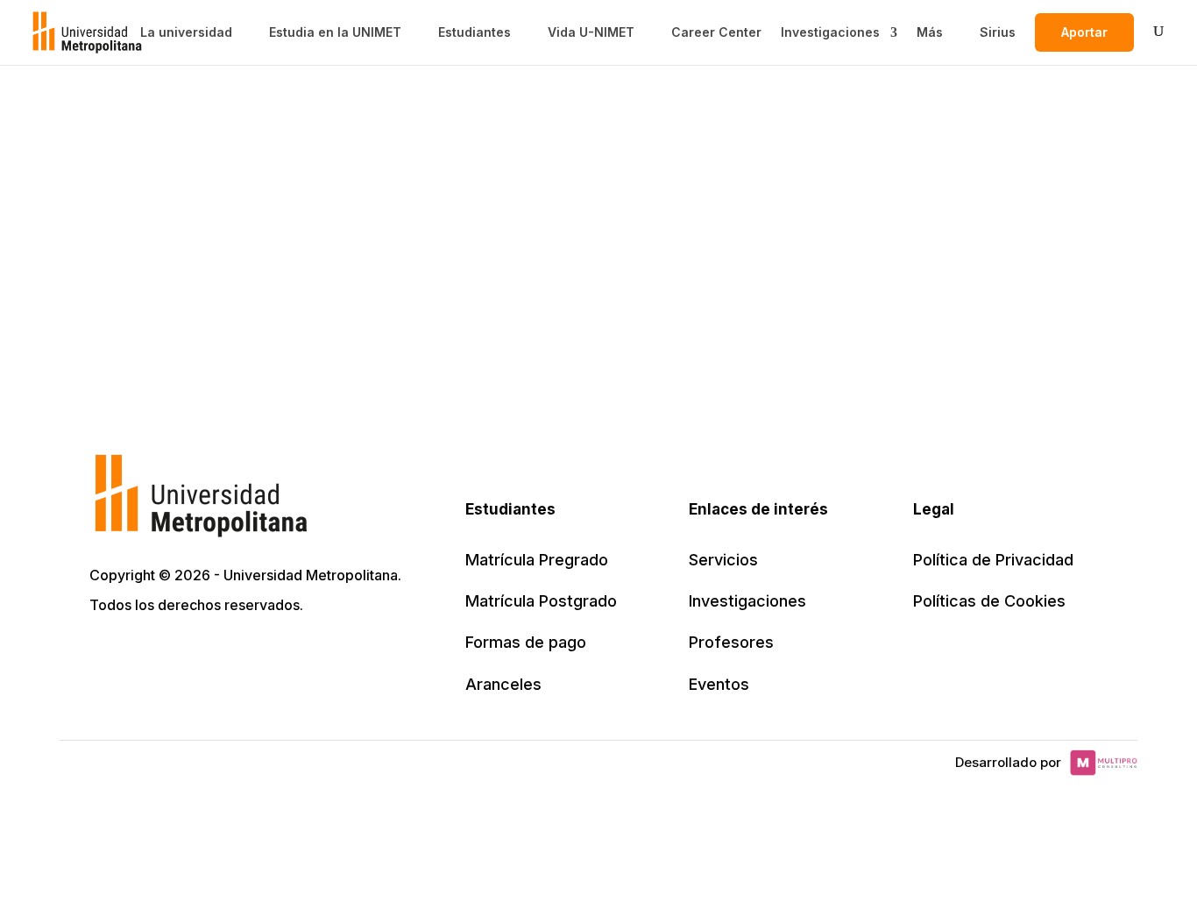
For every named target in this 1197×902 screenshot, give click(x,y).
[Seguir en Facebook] (143, 655)
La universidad (186, 32)
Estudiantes (474, 32)
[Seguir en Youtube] (221, 655)
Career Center (716, 32)
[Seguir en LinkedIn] (182, 655)
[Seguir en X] (105, 655)
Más (930, 32)
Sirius (998, 32)
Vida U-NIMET (591, 32)
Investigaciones (830, 32)
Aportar (1084, 32)
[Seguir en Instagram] (259, 655)
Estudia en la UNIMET (335, 32)
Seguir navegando (598, 275)
